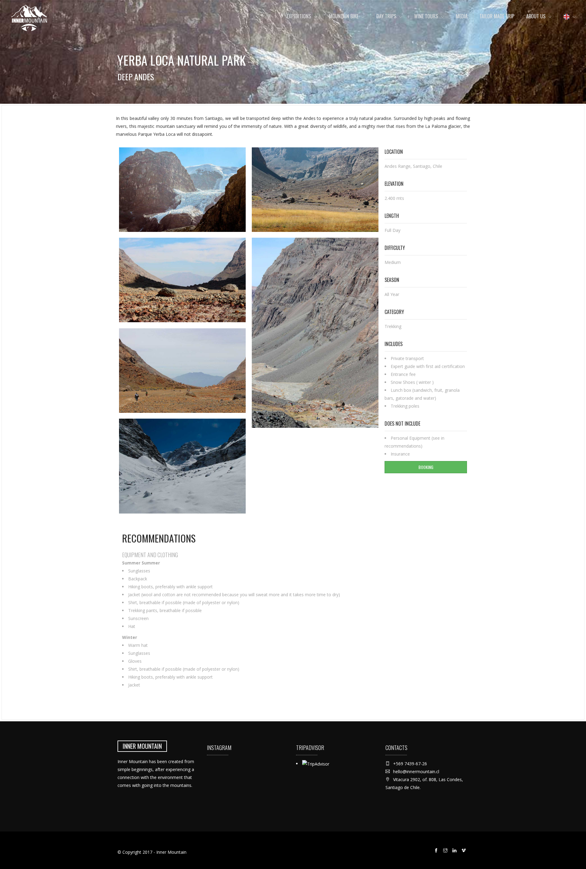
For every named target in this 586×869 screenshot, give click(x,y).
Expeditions (299, 16)
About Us (535, 16)
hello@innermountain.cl (416, 771)
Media (462, 16)
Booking (425, 467)
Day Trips (386, 16)
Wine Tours (426, 16)
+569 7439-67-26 (410, 763)
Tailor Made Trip (496, 16)
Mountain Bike (343, 16)
